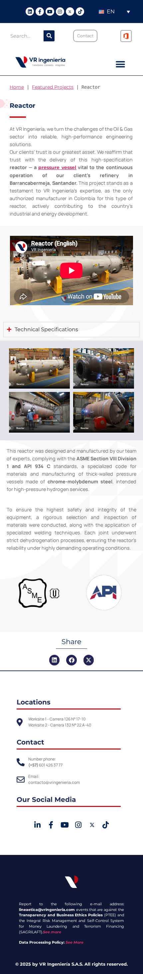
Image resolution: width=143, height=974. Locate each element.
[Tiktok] (80, 11)
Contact (30, 742)
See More (74, 942)
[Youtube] (50, 11)
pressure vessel (57, 167)
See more (52, 932)
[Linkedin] (30, 11)
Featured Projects (52, 87)
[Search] (49, 35)
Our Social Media (46, 800)
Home (17, 87)
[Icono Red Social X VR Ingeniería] (70, 11)
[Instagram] (60, 11)
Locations (34, 702)
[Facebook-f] (40, 11)
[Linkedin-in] (37, 825)
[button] (120, 64)
